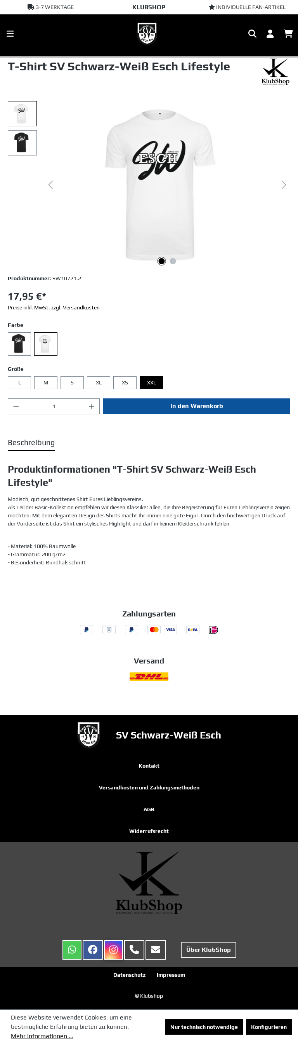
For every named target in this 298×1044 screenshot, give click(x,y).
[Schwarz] (19, 344)
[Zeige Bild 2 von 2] (173, 261)
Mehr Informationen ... (42, 1036)
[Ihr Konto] (270, 34)
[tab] (31, 443)
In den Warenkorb (196, 406)
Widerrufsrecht (149, 831)
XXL (151, 382)
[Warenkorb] (288, 34)
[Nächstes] (284, 184)
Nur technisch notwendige (204, 1027)
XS (125, 382)
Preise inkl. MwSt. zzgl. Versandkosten (54, 307)
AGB (149, 809)
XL (99, 382)
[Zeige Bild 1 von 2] (162, 261)
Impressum (171, 975)
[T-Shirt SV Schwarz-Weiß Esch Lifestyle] (167, 184)
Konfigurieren (269, 1027)
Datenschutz (129, 975)
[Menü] (10, 34)
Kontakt (149, 766)
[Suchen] (252, 34)
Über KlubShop (208, 949)
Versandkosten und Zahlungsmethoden (149, 787)
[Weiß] (45, 344)
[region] (149, 184)
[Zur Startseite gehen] (149, 33)
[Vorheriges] (50, 184)
